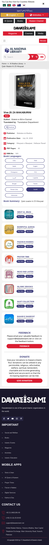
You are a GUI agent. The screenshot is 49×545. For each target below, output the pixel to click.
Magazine (12, 33)
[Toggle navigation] (4, 41)
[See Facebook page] (4, 419)
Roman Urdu (14, 189)
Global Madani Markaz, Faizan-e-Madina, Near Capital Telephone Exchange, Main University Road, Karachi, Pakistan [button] (24, 531)
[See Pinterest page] (21, 419)
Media (40, 33)
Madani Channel (36, 21)
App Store (29, 216)
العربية (14, 178)
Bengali (14, 183)
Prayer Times (9, 483)
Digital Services (10, 493)
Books (20, 21)
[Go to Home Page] (24, 27)
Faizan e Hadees (10, 488)
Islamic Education (11, 458)
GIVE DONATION (24, 380)
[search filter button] (32, 57)
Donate (43, 41)
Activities (8, 453)
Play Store (21, 216)
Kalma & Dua (9, 498)
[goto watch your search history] (36, 57)
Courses (29, 33)
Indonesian (14, 195)
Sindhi (14, 166)
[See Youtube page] (12, 419)
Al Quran (8, 21)
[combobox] (18, 57)
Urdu (14, 160)
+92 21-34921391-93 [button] (13, 512)
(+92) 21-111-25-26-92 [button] (13, 518)
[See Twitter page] (8, 419)
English (35, 166)
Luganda (35, 178)
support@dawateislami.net (15, 523)
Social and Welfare (11, 433)
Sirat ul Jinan (9, 473)
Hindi (35, 160)
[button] (5, 57)
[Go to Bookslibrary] (16, 50)
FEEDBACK (24, 346)
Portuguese (14, 172)
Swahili (35, 189)
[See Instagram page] (17, 419)
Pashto (35, 183)
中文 (35, 172)
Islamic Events (10, 443)
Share (7, 116)
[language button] (42, 57)
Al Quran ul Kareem (11, 478)
